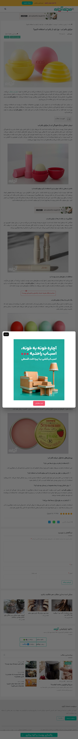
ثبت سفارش (39, 403)
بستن (6, 334)
